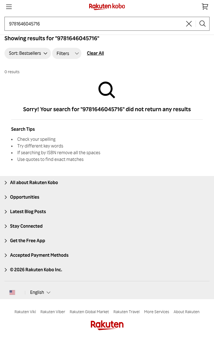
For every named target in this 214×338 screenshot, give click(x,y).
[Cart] (205, 6)
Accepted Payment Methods (39, 255)
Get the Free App (27, 240)
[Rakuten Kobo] (107, 6)
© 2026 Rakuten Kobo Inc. (36, 269)
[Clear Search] (189, 23)
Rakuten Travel (126, 311)
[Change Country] (12, 292)
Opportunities (24, 197)
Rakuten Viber (52, 311)
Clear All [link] (95, 53)
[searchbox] (95, 23)
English (37, 292)
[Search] (202, 23)
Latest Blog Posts (28, 211)
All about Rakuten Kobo (34, 182)
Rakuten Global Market (89, 311)
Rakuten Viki (25, 311)
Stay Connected (26, 226)
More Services (156, 311)
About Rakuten (187, 311)
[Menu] (9, 6)
